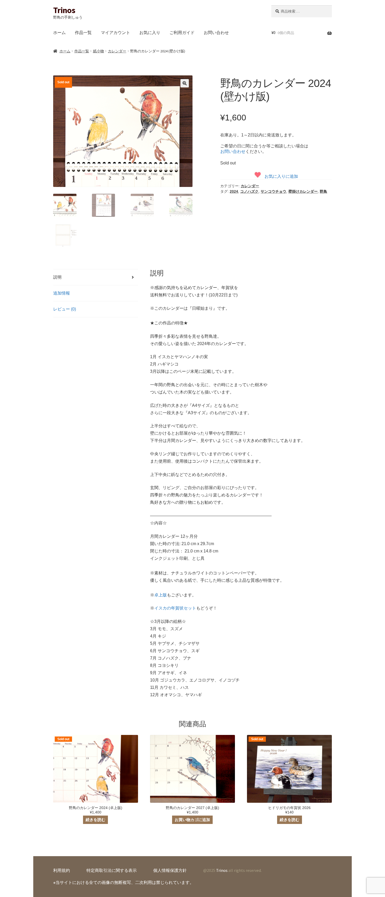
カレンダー (117, 51)
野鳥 (323, 191)
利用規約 (61, 870)
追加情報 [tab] (61, 293)
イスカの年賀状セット (175, 608)
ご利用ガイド (182, 32)
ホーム (59, 32)
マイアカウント (115, 32)
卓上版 (160, 595)
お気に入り (149, 32)
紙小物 (98, 51)
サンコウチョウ (273, 191)
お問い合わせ (216, 32)
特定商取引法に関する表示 (111, 870)
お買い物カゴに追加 (192, 819)
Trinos (64, 10)
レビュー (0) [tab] (64, 309)
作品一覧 (83, 32)
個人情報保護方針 (170, 870)
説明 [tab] (57, 277)
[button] (184, 83)
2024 (234, 191)
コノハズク (249, 191)
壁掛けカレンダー (303, 191)
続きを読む (95, 819)
